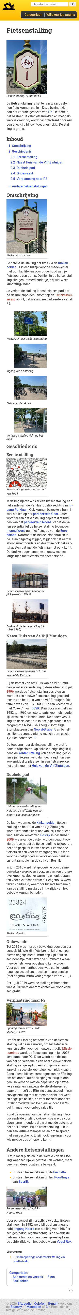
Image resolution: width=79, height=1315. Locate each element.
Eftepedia (25, 1303)
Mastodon (34, 1307)
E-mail (52, 1303)
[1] (35, 737)
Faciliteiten (21, 1281)
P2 (50, 112)
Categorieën (33, 15)
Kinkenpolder (46, 823)
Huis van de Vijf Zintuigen (50, 766)
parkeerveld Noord (37, 522)
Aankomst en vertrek (28, 1277)
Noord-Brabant (44, 729)
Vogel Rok (64, 1241)
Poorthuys (61, 1177)
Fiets (51, 1277)
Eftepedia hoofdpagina (9, 6)
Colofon (40, 1303)
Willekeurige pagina (60, 15)
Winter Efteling (29, 753)
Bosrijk (45, 835)
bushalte (59, 1172)
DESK (35, 708)
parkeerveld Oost (45, 514)
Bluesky (16, 1307)
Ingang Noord (24, 1229)
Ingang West (15, 531)
